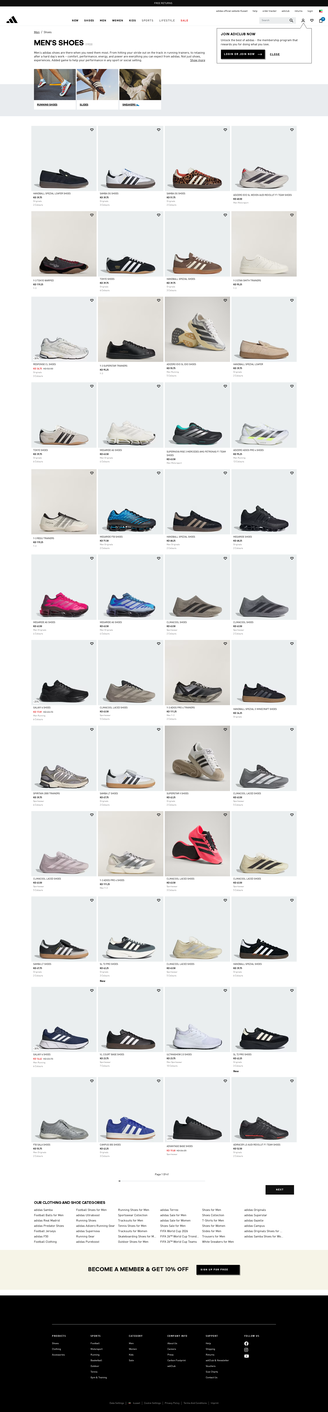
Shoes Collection (213, 1215)
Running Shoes (86, 1220)
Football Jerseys (45, 1231)
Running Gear (85, 1236)
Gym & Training (99, 1377)
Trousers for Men (213, 1236)
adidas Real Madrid (47, 1220)
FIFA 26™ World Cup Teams (178, 1241)
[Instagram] (246, 1349)
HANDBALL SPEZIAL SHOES (181, 537)
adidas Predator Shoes (49, 1226)
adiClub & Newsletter (217, 1360)
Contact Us (211, 1377)
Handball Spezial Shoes (181, 279)
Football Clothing (45, 1241)
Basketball (96, 1360)
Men (37, 32)
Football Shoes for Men (91, 1210)
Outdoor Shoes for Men (133, 1241)
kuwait (136, 1403)
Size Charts (212, 1372)
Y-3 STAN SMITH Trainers (247, 281)
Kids (131, 1355)
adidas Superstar (255, 1215)
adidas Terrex (169, 1210)
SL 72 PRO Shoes (109, 964)
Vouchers (210, 1366)
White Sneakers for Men (218, 1241)
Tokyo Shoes (107, 279)
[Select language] (321, 11)
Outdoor (95, 1366)
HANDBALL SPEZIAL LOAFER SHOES (52, 194)
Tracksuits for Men (130, 1220)
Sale (131, 1360)
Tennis (94, 1372)
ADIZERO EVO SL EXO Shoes (181, 364)
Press (170, 1355)
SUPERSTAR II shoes (177, 794)
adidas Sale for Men (173, 1215)
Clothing (56, 1349)
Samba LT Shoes (109, 794)
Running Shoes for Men (133, 1210)
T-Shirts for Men (213, 1220)
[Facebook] (246, 1343)
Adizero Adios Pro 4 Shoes (248, 450)
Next (280, 1190)
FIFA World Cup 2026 (174, 1231)
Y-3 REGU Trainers (43, 538)
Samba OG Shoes (109, 194)
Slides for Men (211, 1231)
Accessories (58, 1355)
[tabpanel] (164, 663)
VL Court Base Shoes (112, 1055)
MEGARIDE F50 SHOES (111, 537)
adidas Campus (254, 1226)
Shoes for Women (213, 1226)
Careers (171, 1349)
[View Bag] (320, 20)
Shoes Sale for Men (173, 1226)
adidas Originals (255, 1210)
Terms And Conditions (195, 1403)
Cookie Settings (152, 1403)
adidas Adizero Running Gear (95, 1226)
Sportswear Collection (132, 1215)
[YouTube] (246, 1356)
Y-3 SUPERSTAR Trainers (113, 366)
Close (275, 54)
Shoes (48, 32)
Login (310, 11)
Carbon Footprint (176, 1360)
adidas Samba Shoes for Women (263, 1236)
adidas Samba (43, 1210)
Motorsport (96, 1349)
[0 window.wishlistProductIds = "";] (311, 20)
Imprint (214, 1403)
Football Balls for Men (49, 1215)
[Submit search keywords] (291, 20)
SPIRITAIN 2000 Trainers (46, 794)
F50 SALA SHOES (41, 1145)
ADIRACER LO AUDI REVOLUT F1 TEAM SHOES (256, 1145)
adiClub (171, 1366)
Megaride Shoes (242, 537)
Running (95, 1355)
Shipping (210, 1349)
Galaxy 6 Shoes (41, 708)
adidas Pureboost (87, 1241)
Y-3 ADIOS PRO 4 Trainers (181, 708)
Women (133, 1349)
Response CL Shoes (44, 364)
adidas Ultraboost (88, 1215)
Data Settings (117, 1403)
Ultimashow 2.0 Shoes (179, 1055)
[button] (75, 21)
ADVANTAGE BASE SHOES (180, 1146)
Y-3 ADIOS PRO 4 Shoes (112, 880)
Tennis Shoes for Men (132, 1226)
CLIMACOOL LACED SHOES (114, 708)
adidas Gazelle (253, 1220)
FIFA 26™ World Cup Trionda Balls (179, 1236)
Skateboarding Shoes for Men (137, 1236)
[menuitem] (75, 21)
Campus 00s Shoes (110, 1145)
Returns (210, 1355)
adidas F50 (41, 1236)
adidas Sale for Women (175, 1220)
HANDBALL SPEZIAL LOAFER (248, 364)
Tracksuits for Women (132, 1231)
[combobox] (277, 20)
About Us (172, 1343)
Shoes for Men (211, 1210)
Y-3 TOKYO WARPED (43, 281)
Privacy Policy (172, 1403)
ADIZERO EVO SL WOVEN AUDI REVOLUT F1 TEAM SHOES (262, 195)
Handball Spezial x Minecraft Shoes (255, 709)
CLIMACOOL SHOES (177, 622)
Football (95, 1343)
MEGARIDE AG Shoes (111, 450)
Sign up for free (214, 1270)
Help (208, 1343)
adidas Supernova (88, 1231)
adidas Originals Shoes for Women (263, 1231)
